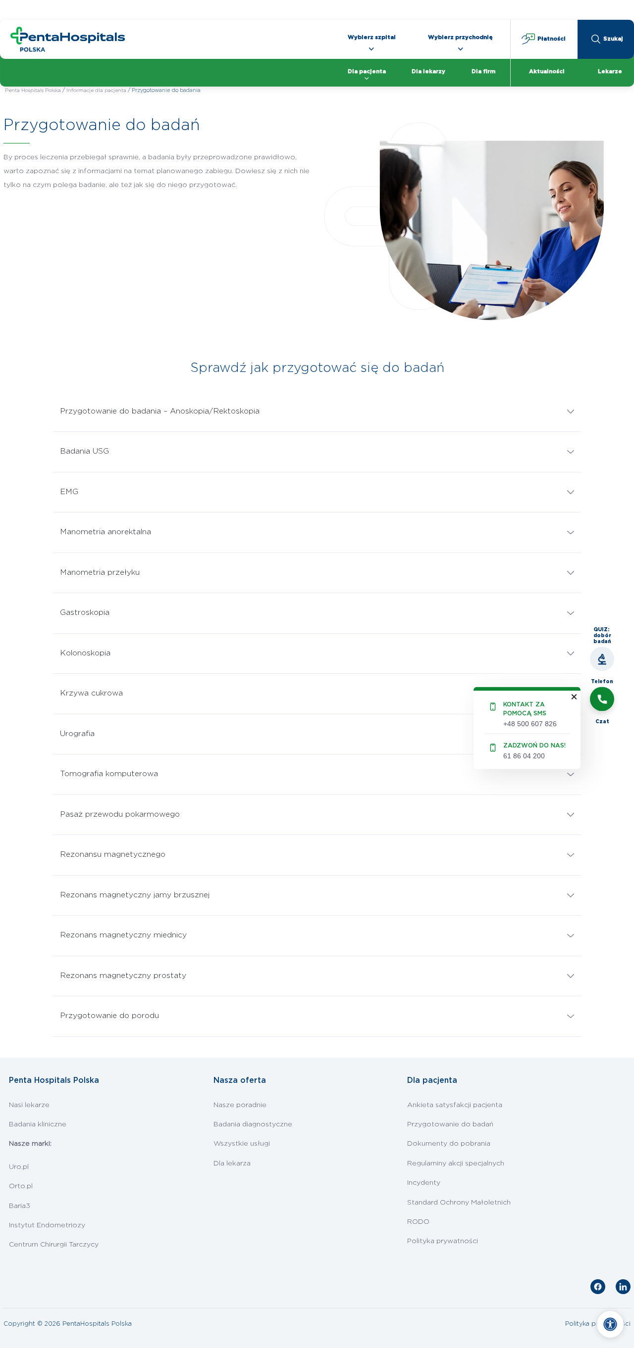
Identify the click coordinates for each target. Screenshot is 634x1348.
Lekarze (610, 71)
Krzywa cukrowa (91, 693)
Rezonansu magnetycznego (112, 854)
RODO (418, 1221)
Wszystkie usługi (241, 1143)
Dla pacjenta (367, 71)
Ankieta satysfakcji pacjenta (454, 1105)
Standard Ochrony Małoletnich (459, 1202)
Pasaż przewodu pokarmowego (120, 814)
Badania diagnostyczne (252, 1124)
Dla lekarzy (428, 71)
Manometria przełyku (100, 572)
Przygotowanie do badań (450, 1124)
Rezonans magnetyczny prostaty (123, 975)
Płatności (551, 39)
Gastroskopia (84, 612)
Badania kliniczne (37, 1124)
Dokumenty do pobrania (448, 1143)
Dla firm (483, 71)
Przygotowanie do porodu (109, 1016)
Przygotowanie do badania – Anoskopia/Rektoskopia (160, 411)
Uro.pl (19, 1166)
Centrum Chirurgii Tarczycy (54, 1244)
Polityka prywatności (442, 1241)
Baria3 (19, 1206)
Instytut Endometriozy (47, 1225)
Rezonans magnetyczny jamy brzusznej (135, 895)
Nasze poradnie (239, 1105)
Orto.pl (21, 1186)
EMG (69, 492)
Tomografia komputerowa (109, 774)
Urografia (77, 734)
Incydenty (423, 1182)
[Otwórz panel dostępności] (610, 1324)
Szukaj (613, 39)
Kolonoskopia (85, 653)
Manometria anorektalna (105, 532)
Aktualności (547, 71)
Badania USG (84, 451)
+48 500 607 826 (530, 723)
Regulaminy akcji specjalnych (455, 1163)
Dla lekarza (232, 1163)
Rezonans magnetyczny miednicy (123, 935)
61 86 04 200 (524, 755)
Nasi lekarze (29, 1105)
